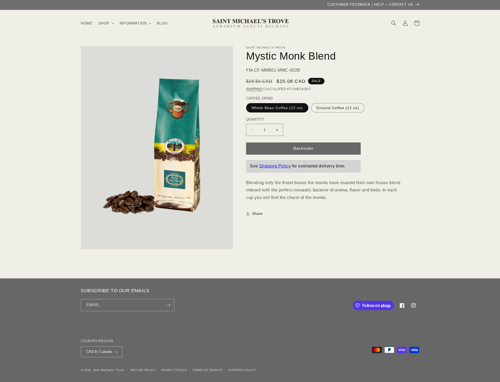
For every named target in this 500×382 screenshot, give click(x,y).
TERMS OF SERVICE (207, 370)
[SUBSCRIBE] (168, 305)
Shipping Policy (275, 166)
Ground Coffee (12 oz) (337, 108)
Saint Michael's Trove (108, 370)
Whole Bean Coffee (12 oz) (277, 108)
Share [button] (257, 214)
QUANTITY (255, 120)
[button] (105, 23)
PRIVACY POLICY (174, 370)
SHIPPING (254, 89)
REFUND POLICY (143, 370)
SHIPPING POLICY (242, 370)
